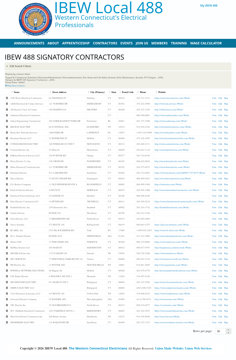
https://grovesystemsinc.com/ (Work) (172, 224)
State (113, 92)
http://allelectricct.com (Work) (169, 109)
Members (159, 43)
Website (162, 92)
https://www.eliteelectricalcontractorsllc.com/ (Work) (179, 201)
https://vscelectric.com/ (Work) (169, 305)
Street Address (59, 92)
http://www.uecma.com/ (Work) (169, 299)
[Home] (35, 19)
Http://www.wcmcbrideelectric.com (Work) (174, 310)
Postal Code (128, 92)
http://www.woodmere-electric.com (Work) (174, 322)
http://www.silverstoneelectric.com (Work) (174, 282)
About (53, 43)
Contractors (105, 43)
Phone (143, 92)
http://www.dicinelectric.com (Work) (172, 161)
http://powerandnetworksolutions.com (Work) (176, 270)
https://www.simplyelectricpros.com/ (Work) (175, 287)
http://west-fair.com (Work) (167, 316)
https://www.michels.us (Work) (169, 253)
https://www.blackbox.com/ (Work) (171, 132)
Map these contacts (16, 85)
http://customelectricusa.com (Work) (172, 149)
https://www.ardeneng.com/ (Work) (171, 120)
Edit (220, 98)
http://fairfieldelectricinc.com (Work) (172, 207)
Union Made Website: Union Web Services (183, 348)
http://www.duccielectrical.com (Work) (173, 178)
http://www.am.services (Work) (169, 103)
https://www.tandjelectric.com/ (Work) (172, 293)
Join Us (142, 43)
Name (17, 92)
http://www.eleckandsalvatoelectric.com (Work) (177, 190)
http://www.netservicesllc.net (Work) (172, 258)
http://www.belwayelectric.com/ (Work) (173, 126)
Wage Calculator (206, 43)
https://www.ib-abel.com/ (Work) (170, 230)
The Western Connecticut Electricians (98, 348)
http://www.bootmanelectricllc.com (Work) (175, 138)
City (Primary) (97, 92)
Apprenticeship (76, 43)
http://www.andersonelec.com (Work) (172, 115)
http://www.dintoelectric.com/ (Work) (172, 167)
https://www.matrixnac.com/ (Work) (171, 241)
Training (179, 43)
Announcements (29, 43)
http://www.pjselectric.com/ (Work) (171, 264)
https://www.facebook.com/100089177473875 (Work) (180, 172)
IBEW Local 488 (108, 7)
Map (226, 98)
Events (126, 43)
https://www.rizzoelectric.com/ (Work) (172, 98)
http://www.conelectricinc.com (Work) (172, 143)
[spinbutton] (221, 331)
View (214, 98)
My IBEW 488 (208, 5)
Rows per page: (202, 331)
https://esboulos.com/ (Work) (168, 184)
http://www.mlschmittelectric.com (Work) (174, 236)
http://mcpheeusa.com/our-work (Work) (173, 247)
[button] (228, 329)
